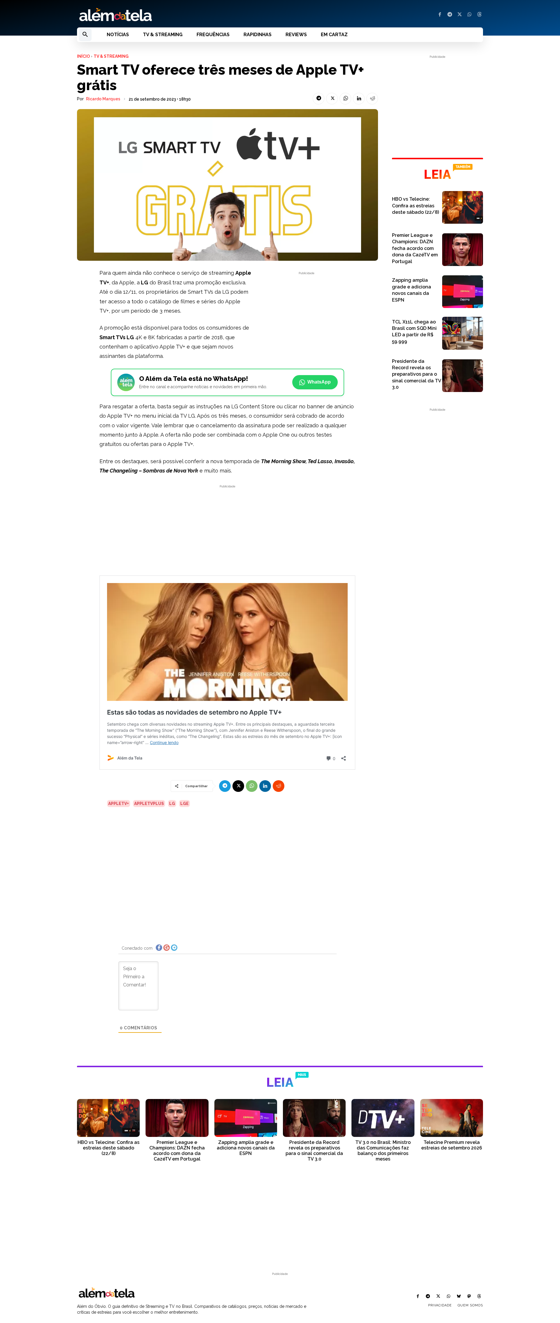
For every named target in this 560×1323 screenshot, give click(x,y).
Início (83, 56)
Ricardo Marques (103, 99)
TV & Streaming (111, 56)
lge (184, 803)
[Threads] (479, 14)
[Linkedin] (359, 98)
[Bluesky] (458, 1296)
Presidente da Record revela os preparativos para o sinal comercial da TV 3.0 (416, 374)
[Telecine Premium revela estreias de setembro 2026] (451, 1118)
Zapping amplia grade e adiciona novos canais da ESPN (246, 1148)
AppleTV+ (118, 803)
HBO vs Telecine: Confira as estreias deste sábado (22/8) (415, 205)
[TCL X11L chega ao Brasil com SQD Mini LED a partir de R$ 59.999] (462, 333)
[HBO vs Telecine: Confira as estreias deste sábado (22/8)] (462, 207)
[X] (459, 14)
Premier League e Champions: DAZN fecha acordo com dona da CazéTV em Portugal (415, 248)
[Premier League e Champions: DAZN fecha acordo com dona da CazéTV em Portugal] (462, 249)
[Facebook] (439, 14)
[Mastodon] (469, 1296)
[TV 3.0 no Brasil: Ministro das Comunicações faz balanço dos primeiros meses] (382, 1118)
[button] (85, 34)
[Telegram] (449, 14)
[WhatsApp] (469, 14)
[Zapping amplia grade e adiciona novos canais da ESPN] (462, 291)
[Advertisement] (307, 317)
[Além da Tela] (175, 14)
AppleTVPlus (149, 803)
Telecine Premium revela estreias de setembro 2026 (451, 1145)
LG (172, 803)
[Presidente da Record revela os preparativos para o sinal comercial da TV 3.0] (462, 375)
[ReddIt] (372, 98)
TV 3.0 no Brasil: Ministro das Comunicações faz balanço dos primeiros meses (383, 1151)
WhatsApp (319, 381)
